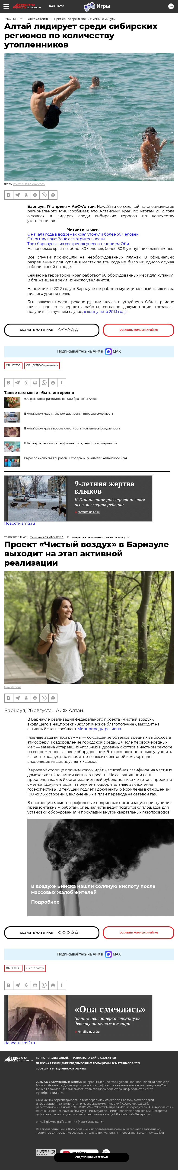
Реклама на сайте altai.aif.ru (94, 1058)
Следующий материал (91, 1157)
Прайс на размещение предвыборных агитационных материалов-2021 (88, 1063)
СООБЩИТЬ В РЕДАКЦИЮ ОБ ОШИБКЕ (61, 1068)
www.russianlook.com (29, 184)
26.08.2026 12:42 (15, 537)
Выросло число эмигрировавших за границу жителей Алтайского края (75, 458)
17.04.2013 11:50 (14, 19)
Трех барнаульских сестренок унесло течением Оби (78, 244)
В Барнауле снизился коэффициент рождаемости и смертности (70, 443)
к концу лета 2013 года (105, 311)
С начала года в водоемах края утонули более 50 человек (82, 234)
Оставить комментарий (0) (139, 329)
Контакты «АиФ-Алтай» (52, 1058)
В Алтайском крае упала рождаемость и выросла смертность (68, 413)
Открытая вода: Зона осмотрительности (66, 239)
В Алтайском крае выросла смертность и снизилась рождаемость (72, 428)
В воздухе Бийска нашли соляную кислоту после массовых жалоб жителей (93, 889)
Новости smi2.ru (19, 523)
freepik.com (12, 687)
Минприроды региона (99, 729)
